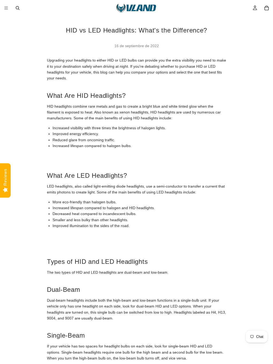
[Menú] (6, 8)
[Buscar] (17, 8)
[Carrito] (266, 8)
